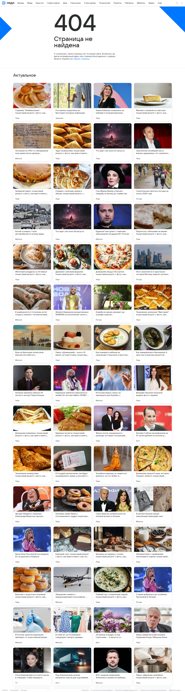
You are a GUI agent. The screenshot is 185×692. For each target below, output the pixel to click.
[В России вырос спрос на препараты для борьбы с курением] (113, 384)
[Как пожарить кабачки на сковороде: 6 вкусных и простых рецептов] (113, 344)
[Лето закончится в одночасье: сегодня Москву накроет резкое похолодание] (153, 263)
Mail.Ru (5, 690)
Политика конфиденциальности (126, 690)
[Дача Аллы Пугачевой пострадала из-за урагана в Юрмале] (32, 545)
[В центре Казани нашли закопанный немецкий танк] (153, 505)
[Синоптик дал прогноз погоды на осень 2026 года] (153, 182)
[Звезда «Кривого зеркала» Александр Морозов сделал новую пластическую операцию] (32, 505)
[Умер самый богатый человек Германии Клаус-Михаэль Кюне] (153, 626)
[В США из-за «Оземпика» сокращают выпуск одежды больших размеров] (72, 626)
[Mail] (4, 3)
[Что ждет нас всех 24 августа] (72, 223)
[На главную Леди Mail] (10, 3)
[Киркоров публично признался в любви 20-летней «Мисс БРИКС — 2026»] (72, 384)
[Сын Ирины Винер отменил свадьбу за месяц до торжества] (113, 182)
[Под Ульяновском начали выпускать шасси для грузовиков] (72, 666)
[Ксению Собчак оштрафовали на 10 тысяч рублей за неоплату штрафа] (153, 424)
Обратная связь (174, 690)
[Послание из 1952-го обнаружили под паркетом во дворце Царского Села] (32, 142)
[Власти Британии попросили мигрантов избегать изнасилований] (32, 344)
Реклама (24, 690)
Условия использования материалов (153, 690)
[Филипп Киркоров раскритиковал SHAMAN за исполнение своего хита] (72, 303)
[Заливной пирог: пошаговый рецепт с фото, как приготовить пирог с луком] (32, 182)
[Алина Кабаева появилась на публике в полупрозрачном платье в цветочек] (113, 102)
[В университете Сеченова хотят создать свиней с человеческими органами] (32, 303)
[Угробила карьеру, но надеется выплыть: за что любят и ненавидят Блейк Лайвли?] (113, 465)
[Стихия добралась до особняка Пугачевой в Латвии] (153, 586)
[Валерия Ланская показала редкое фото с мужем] (153, 384)
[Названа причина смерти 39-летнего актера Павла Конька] (32, 384)
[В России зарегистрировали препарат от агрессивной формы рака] (32, 626)
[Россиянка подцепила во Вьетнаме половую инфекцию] (72, 102)
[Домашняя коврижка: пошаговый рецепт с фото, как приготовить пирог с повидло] (32, 424)
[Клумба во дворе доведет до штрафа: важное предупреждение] (113, 303)
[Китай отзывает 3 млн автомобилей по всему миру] (32, 223)
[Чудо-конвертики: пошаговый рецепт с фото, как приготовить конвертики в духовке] (72, 142)
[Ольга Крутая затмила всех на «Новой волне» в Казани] (113, 505)
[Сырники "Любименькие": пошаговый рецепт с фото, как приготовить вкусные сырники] (32, 102)
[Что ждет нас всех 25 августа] (113, 142)
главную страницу (81, 59)
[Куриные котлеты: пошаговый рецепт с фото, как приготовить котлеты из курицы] (72, 424)
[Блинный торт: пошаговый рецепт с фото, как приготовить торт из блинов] (72, 545)
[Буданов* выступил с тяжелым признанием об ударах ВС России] (113, 223)
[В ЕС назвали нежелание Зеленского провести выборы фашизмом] (113, 666)
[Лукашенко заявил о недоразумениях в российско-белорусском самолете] (72, 586)
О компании (14, 690)
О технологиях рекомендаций (102, 690)
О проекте (85, 690)
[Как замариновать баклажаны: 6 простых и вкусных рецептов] (153, 344)
